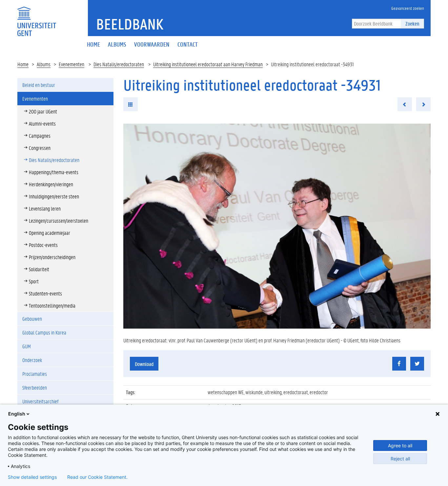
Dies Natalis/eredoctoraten (118, 64)
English (16, 413)
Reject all (400, 458)
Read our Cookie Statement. (97, 477)
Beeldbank (129, 24)
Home (23, 64)
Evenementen (71, 64)
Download (144, 363)
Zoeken (412, 23)
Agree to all (400, 445)
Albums (44, 64)
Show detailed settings (32, 477)
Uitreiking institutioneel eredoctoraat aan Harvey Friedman (208, 64)
